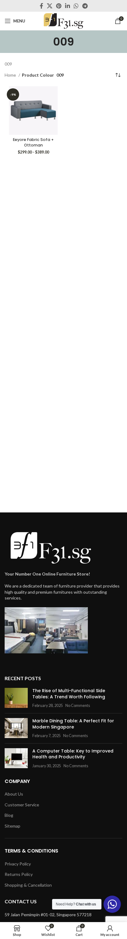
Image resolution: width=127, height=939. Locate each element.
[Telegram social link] (84, 5)
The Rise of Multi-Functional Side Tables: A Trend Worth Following (68, 694)
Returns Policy (19, 874)
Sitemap (12, 826)
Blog (9, 815)
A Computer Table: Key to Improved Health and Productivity (72, 754)
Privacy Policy (18, 863)
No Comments (77, 705)
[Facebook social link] (41, 5)
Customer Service (22, 804)
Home (11, 75)
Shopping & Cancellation (28, 885)
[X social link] (49, 5)
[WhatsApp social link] (76, 5)
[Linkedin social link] (67, 5)
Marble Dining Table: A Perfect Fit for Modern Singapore (73, 724)
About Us (14, 794)
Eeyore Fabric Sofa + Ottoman (33, 142)
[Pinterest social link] (58, 5)
